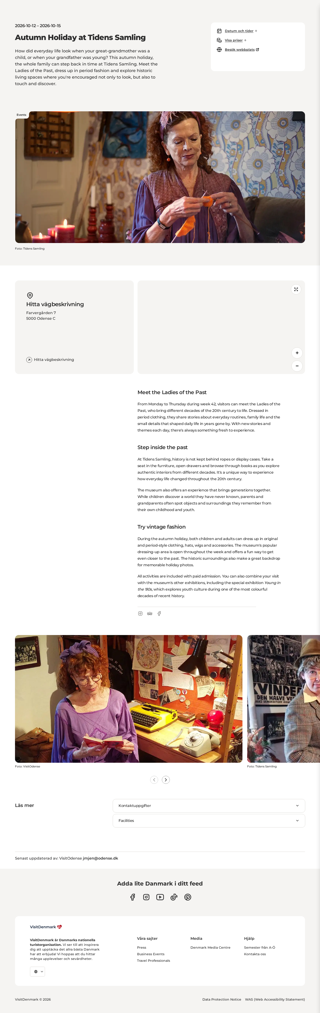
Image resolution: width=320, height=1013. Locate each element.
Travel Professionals (153, 961)
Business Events (150, 954)
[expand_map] (296, 289)
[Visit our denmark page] (132, 897)
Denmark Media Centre (210, 947)
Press (141, 947)
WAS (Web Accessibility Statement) (275, 999)
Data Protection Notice (221, 999)
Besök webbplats (240, 49)
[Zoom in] (297, 353)
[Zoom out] (297, 366)
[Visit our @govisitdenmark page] (174, 897)
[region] (221, 327)
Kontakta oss (255, 954)
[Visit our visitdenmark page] (160, 897)
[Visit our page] (146, 897)
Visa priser (234, 40)
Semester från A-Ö (259, 947)
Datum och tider (239, 31)
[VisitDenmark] (46, 927)
